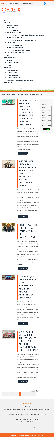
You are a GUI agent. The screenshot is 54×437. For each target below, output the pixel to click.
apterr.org (25, 435)
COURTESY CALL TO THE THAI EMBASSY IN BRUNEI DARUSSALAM (28, 231)
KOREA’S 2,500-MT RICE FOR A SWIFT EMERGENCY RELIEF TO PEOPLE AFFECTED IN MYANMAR (27, 287)
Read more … (23, 153)
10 (29, 394)
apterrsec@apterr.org (29, 427)
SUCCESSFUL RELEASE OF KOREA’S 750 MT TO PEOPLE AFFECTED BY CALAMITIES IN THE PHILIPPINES (28, 341)
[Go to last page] (34, 394)
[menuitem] (6, 20)
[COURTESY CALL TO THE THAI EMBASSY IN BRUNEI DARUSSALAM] (8, 227)
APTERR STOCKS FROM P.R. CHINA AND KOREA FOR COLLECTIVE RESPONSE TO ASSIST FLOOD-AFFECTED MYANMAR (28, 113)
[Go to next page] (32, 394)
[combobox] (27, 88)
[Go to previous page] (6, 394)
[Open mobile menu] (2, 15)
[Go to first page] (3, 394)
